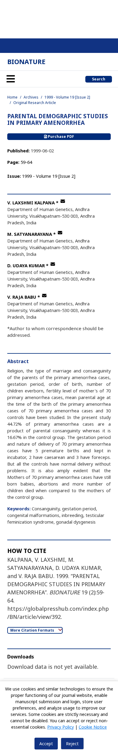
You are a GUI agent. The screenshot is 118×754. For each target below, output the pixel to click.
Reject (72, 743)
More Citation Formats (32, 630)
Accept (46, 743)
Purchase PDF (60, 136)
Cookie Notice (93, 727)
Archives (31, 97)
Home (12, 97)
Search (98, 79)
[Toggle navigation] (10, 79)
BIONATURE (26, 61)
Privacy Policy (60, 727)
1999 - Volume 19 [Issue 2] (67, 97)
